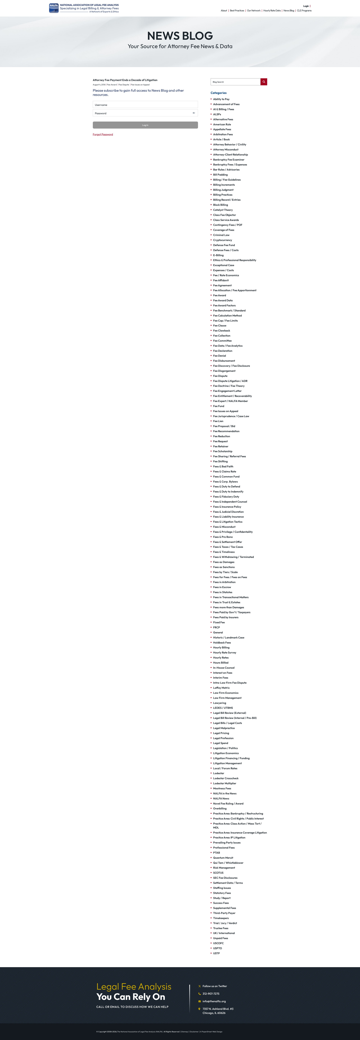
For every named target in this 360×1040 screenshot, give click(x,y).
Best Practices (237, 10)
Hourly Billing (221, 647)
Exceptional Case (223, 265)
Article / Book (221, 139)
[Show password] (194, 112)
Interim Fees (220, 677)
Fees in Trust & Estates (226, 602)
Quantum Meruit (223, 857)
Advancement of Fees (226, 104)
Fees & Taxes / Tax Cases (228, 546)
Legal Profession (223, 738)
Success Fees (221, 903)
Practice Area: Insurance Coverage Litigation (240, 832)
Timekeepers (221, 918)
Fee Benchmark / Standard (229, 310)
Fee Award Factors (224, 305)
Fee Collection (221, 335)
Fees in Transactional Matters (231, 597)
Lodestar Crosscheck (225, 778)
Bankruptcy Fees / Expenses (230, 164)
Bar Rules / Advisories (226, 169)
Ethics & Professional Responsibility (234, 260)
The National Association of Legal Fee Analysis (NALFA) (140, 1031)
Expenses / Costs (223, 270)
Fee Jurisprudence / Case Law (231, 416)
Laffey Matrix (221, 687)
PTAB (216, 852)
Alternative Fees (223, 119)
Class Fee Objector (224, 215)
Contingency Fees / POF (227, 225)
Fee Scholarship (222, 451)
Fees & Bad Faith (223, 466)
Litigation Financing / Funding (231, 758)
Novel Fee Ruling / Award (228, 803)
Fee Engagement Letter (227, 391)
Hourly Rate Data (272, 10)
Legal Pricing (221, 733)
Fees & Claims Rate (224, 471)
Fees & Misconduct (224, 526)
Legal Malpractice (224, 728)
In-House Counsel (224, 667)
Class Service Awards (226, 220)
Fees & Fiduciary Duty (226, 496)
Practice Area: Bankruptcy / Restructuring (238, 813)
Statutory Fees (222, 893)
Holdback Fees (222, 642)
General (218, 632)
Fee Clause (219, 325)
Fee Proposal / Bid (224, 426)
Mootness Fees (222, 788)
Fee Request (220, 441)
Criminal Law (221, 235)
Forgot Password (103, 134)
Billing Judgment (223, 189)
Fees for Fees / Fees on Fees (230, 577)
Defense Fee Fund (224, 245)
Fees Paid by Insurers (225, 617)
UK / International (224, 933)
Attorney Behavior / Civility (229, 144)
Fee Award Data (223, 300)
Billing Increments (224, 184)
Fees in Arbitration (224, 582)
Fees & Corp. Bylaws (225, 481)
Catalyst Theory (223, 210)
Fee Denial (219, 355)
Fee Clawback (221, 330)
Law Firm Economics (225, 692)
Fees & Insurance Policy (227, 506)
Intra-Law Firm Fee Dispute (230, 682)
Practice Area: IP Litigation (229, 837)
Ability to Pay (221, 99)
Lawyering (219, 703)
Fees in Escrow (222, 587)
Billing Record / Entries (227, 199)
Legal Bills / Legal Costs (227, 723)
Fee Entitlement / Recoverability (232, 396)
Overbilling (220, 808)
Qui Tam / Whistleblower (228, 862)
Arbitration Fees (223, 134)
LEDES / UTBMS (223, 707)
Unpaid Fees (220, 938)
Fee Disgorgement (224, 370)
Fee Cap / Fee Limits (225, 320)
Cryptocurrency (222, 240)
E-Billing (218, 255)
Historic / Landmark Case (228, 637)
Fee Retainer (220, 446)
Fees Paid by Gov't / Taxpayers (231, 612)
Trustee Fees (220, 928)
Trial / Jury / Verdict (225, 923)
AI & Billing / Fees (223, 109)
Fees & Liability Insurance (228, 516)
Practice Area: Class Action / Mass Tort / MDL (237, 825)
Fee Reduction (221, 436)
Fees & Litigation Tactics (227, 521)
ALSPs (217, 114)
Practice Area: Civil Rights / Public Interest (238, 818)
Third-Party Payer (224, 913)
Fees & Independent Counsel (230, 501)
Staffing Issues (222, 888)
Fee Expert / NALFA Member (230, 401)
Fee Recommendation (226, 431)
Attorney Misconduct (225, 149)
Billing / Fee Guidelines (227, 179)
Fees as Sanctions (224, 567)
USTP (216, 953)
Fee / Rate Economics (226, 275)
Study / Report (221, 898)
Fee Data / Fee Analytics (228, 345)
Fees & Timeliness (224, 552)
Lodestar (218, 773)
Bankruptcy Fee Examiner (228, 159)
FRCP (216, 627)
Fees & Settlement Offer (227, 542)
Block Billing (220, 204)
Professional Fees (224, 847)
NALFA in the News (225, 793)
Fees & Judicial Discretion (228, 511)
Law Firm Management (227, 698)
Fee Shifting (220, 461)
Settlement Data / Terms (228, 882)
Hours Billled (220, 662)
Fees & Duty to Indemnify (228, 491)
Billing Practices (222, 194)
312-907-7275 (211, 993)
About (224, 10)
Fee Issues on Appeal (140, 84)
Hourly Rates (221, 657)
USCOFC (218, 943)
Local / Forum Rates (225, 768)
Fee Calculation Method (227, 315)
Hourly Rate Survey (224, 652)
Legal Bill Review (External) (229, 713)
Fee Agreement (222, 285)
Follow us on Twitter (215, 986)
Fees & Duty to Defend (226, 486)
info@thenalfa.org (214, 1001)
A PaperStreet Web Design (211, 1031)
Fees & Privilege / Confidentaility (233, 531)
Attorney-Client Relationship (230, 154)
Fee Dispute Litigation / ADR (230, 381)
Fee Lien (218, 421)
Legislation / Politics (225, 748)
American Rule (222, 124)
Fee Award (112, 84)
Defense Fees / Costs (226, 250)
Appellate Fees (222, 129)
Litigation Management (227, 763)
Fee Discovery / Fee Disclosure (231, 365)
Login (306, 6)
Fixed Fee (219, 622)
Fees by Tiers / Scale (225, 572)
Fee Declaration (222, 350)
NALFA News (221, 798)
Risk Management (224, 867)
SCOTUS (218, 872)
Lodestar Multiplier (224, 783)
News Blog (289, 10)
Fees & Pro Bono (223, 537)
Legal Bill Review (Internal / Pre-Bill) (235, 718)
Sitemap (184, 1031)
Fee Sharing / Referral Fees (229, 456)
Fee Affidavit (221, 280)
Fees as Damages (223, 562)
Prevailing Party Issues (227, 842)
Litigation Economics (226, 753)
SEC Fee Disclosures (225, 877)
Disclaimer (194, 1031)
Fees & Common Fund (226, 476)
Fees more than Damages (228, 607)
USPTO (217, 948)
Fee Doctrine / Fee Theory (229, 386)
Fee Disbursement (224, 360)
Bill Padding (220, 174)
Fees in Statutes (222, 592)
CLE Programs (304, 10)
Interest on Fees (222, 672)
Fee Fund (218, 406)
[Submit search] (264, 81)
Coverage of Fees (223, 230)
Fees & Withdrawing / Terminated (233, 557)
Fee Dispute (124, 84)
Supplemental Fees (224, 908)
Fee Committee (222, 340)
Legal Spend (220, 743)
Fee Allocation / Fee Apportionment (234, 290)
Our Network (253, 10)
